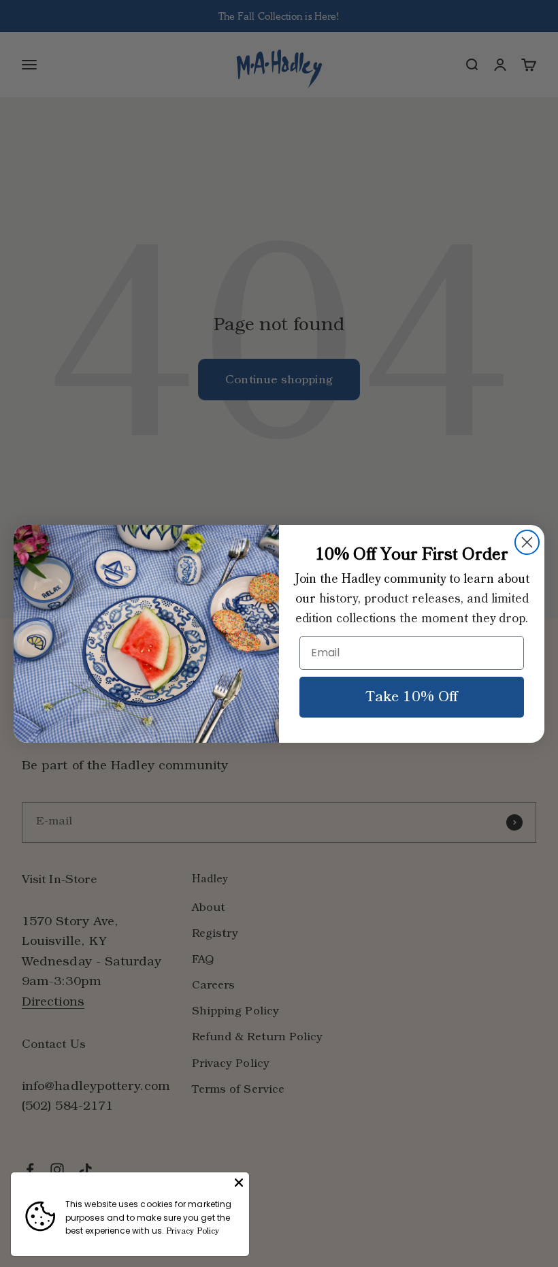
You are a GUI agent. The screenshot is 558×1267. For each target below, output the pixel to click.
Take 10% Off (411, 697)
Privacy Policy (192, 1232)
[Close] (239, 1182)
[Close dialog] (527, 542)
